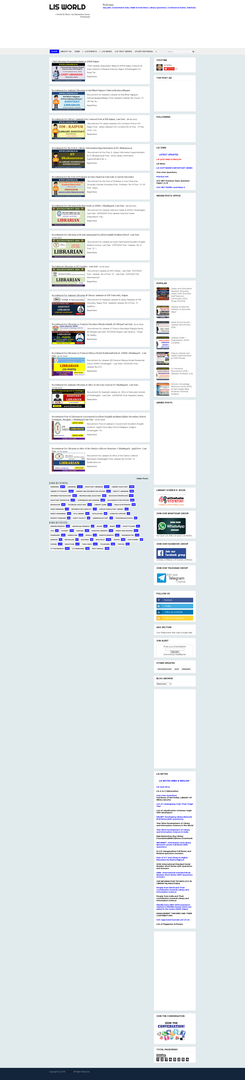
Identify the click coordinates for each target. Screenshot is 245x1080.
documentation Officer (118, 500)
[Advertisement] (149, 28)
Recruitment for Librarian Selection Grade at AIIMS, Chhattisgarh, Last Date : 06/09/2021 (94, 205)
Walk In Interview (122, 505)
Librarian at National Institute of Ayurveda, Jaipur (180, 309)
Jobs (77, 51)
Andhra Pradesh (57, 526)
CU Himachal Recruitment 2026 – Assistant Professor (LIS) (182, 371)
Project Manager (58, 518)
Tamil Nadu (87, 544)
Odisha (117, 540)
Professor (55, 505)
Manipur (54, 540)
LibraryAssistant (100, 518)
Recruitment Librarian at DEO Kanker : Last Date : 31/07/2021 (80, 266)
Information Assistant (60, 496)
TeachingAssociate (124, 518)
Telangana (105, 544)
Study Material (144, 51)
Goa (52, 531)
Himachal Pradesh (100, 531)
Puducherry (133, 540)
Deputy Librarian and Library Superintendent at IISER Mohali (181, 355)
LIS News (107, 51)
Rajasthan (69, 544)
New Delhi (100, 540)
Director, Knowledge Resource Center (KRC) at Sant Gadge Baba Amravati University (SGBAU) (181, 389)
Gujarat (64, 531)
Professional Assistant (90, 496)
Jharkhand (55, 535)
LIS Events (91, 51)
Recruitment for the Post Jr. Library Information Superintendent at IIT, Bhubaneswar (92, 148)
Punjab (53, 544)
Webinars (54, 487)
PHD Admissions (165, 669)
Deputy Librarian (120, 491)
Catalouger (97, 514)
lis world (69, 1072)
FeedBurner (180, 654)
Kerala (89, 535)
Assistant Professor (59, 500)
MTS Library (79, 514)
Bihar (112, 526)
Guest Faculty (79, 518)
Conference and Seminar (88, 500)
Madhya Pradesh (106, 535)
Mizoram (85, 540)
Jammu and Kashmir (124, 531)
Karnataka (72, 535)
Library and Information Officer (90, 491)
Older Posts (142, 478)
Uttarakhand (78, 549)
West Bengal (98, 549)
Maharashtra (128, 535)
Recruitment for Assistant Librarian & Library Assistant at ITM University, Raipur (90, 295)
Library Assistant (120, 487)
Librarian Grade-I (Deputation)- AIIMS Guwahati (180, 340)
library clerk (100, 505)
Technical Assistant (77, 505)
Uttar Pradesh (57, 549)
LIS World (67, 7)
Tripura (121, 544)
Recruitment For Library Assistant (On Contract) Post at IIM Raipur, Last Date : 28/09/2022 (94, 119)
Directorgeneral (58, 514)
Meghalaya (69, 540)
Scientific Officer (118, 514)
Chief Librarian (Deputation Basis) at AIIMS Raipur (75, 61)
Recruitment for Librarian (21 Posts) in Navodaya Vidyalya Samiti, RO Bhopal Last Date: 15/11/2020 (97, 324)
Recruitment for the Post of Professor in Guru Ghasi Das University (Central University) (93, 176)
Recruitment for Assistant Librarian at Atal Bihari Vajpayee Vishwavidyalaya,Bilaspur (91, 90)
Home (54, 51)
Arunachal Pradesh (81, 526)
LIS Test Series (123, 51)
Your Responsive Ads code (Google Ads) (174, 632)
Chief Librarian (57, 509)
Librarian (72, 487)
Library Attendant (58, 491)
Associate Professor (118, 496)
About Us (66, 51)
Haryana (80, 531)
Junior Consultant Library (111, 509)
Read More (92, 76)
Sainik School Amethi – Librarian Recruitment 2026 (181, 324)
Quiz (177, 669)
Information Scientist (81, 509)
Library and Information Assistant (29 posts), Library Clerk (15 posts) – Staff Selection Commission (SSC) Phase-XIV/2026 (181, 294)
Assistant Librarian (94, 487)
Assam (99, 526)
